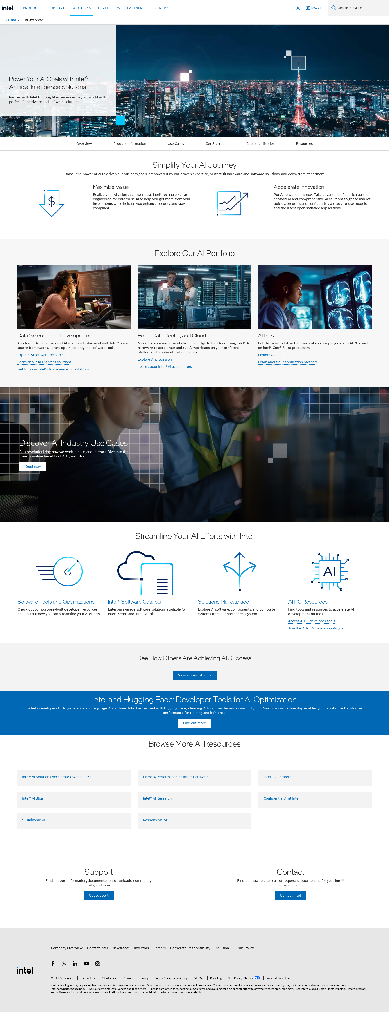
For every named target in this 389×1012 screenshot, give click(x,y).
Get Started (215, 143)
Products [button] (32, 8)
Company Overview (67, 948)
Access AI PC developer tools (311, 621)
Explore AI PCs (269, 355)
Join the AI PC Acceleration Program (317, 628)
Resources (304, 143)
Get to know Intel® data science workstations (53, 369)
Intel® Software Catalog (134, 601)
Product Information (129, 143)
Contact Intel (97, 948)
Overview (84, 143)
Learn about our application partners (287, 362)
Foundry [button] (160, 8)
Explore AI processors (155, 359)
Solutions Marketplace (223, 601)
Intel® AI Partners (277, 777)
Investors (141, 948)
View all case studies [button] (194, 675)
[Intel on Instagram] (97, 964)
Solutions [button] (81, 8)
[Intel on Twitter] (64, 964)
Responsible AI (155, 820)
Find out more (194, 723)
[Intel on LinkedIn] (75, 964)
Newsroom (121, 948)
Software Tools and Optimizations (56, 601)
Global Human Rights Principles (328, 988)
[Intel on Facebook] (53, 964)
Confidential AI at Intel (281, 798)
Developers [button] (109, 8)
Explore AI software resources (41, 355)
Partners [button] (136, 8)
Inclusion (222, 948)
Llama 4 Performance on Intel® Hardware (176, 777)
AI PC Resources (308, 601)
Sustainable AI (33, 820)
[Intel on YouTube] (86, 964)
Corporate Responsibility (190, 948)
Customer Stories (260, 143)
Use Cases (176, 143)
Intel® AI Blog (32, 798)
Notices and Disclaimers (131, 988)
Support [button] (57, 8)
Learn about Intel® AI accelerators (165, 366)
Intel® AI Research (157, 798)
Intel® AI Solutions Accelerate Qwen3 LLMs (56, 777)
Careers (159, 948)
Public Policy (243, 948)
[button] (194, 195)
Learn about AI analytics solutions (44, 362)
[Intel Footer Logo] (26, 970)
